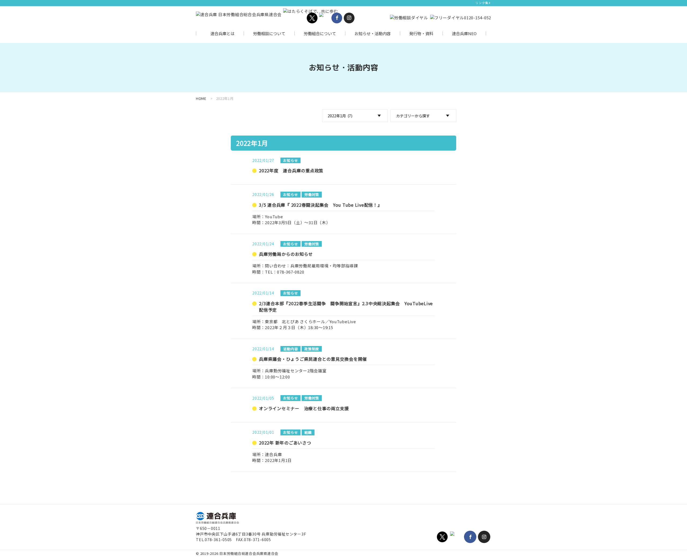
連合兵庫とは (222, 33)
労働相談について (269, 33)
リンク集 (482, 3)
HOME (201, 98)
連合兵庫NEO (464, 33)
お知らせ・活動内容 (373, 33)
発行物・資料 (421, 33)
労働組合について (320, 33)
